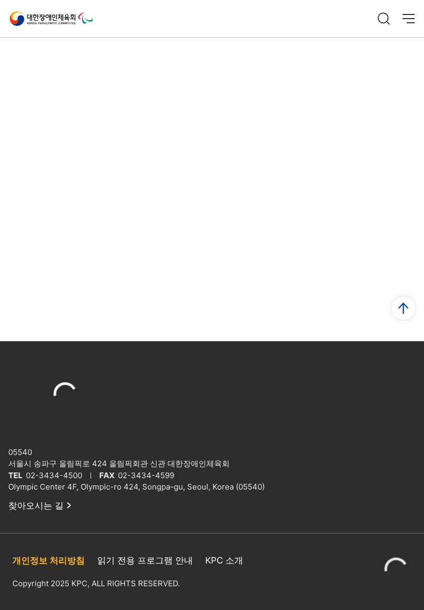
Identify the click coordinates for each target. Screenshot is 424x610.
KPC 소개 (224, 560)
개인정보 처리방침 (48, 560)
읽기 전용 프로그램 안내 (145, 560)
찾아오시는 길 (36, 505)
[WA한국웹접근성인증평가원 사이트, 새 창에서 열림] (396, 571)
